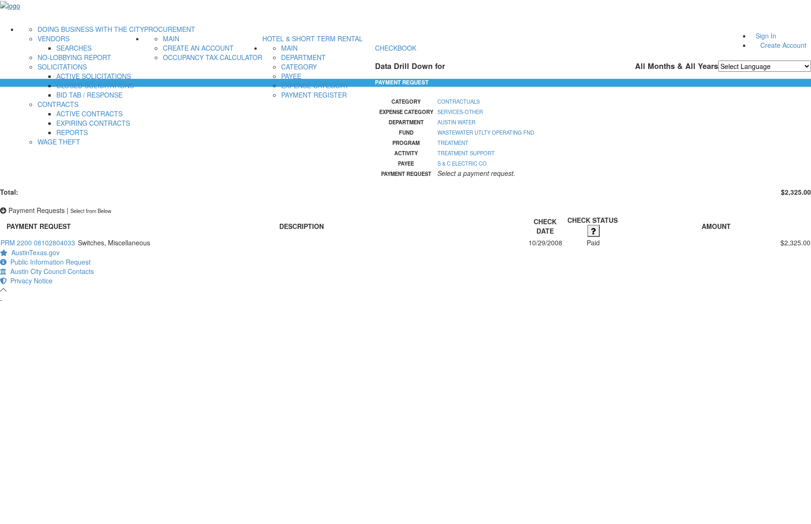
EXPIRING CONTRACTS (93, 123)
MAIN (171, 38)
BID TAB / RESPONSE (89, 94)
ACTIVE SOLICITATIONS (93, 76)
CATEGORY (299, 66)
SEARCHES (74, 48)
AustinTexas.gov (34, 252)
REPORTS (72, 132)
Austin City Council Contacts (50, 271)
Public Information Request (49, 261)
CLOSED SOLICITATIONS (95, 85)
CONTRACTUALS (458, 101)
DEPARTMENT (303, 57)
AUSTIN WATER (456, 122)
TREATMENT (452, 142)
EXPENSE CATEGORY (315, 85)
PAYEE (291, 76)
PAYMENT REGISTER (314, 94)
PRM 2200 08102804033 (37, 242)
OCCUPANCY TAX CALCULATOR (212, 57)
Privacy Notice (30, 280)
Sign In (766, 35)
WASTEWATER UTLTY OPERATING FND (485, 132)
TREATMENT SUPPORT (466, 153)
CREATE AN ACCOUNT (198, 48)
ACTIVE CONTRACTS (89, 113)
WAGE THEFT (59, 141)
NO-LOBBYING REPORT (74, 57)
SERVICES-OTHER (460, 111)
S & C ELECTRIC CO (462, 163)
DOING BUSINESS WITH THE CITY (91, 29)
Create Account (783, 45)
